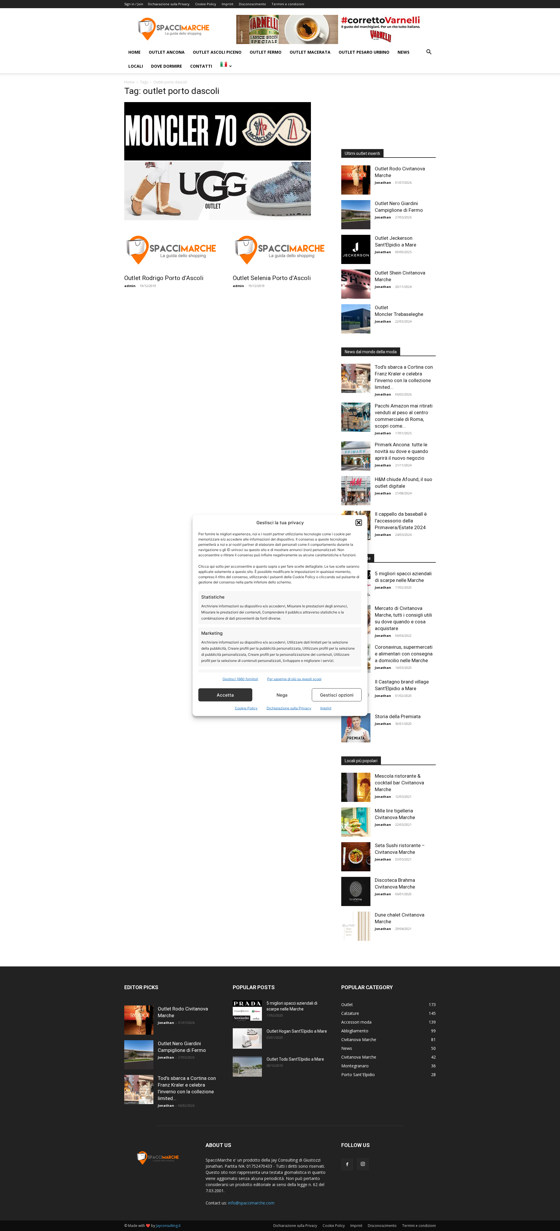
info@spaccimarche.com (251, 1203)
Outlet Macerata (310, 52)
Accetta (225, 694)
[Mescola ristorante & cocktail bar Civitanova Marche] (355, 787)
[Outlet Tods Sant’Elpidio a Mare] (247, 1066)
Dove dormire (166, 66)
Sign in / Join (133, 4)
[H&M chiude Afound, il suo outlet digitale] (355, 490)
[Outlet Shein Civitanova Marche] (355, 284)
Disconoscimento (252, 4)
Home (134, 52)
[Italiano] (226, 66)
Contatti (201, 66)
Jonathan (383, 182)
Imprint (325, 708)
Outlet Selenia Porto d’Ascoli (272, 277)
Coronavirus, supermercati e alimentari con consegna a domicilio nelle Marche (404, 653)
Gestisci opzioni (337, 694)
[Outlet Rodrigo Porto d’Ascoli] (171, 247)
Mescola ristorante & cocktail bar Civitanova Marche (399, 782)
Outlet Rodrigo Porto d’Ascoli (164, 277)
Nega (282, 694)
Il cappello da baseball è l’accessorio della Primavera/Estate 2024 (401, 520)
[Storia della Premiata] (355, 727)
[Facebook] (347, 1164)
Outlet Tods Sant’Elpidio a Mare (295, 1059)
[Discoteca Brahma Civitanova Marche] (355, 891)
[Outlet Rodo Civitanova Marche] (355, 180)
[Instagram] (363, 1164)
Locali (135, 66)
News (404, 52)
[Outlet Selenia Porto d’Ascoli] (280, 247)
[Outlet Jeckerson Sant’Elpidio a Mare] (355, 249)
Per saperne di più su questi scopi (294, 679)
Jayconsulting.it (168, 1225)
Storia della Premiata (398, 716)
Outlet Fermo (265, 52)
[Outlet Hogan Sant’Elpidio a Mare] (247, 1038)
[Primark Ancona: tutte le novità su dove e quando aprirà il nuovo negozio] (355, 456)
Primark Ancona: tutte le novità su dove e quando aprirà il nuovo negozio (401, 451)
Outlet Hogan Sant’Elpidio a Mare (297, 1031)
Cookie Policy (246, 708)
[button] (359, 522)
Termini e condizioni (288, 4)
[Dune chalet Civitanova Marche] (355, 926)
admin (130, 286)
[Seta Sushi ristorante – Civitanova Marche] (355, 856)
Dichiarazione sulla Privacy (289, 708)
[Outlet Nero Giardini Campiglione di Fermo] (355, 214)
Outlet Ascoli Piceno (217, 52)
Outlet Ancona (167, 52)
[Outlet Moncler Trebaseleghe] (355, 318)
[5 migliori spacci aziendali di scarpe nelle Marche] (247, 1010)
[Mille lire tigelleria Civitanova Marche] (355, 822)
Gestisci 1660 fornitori (240, 679)
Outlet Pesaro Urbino (364, 52)
